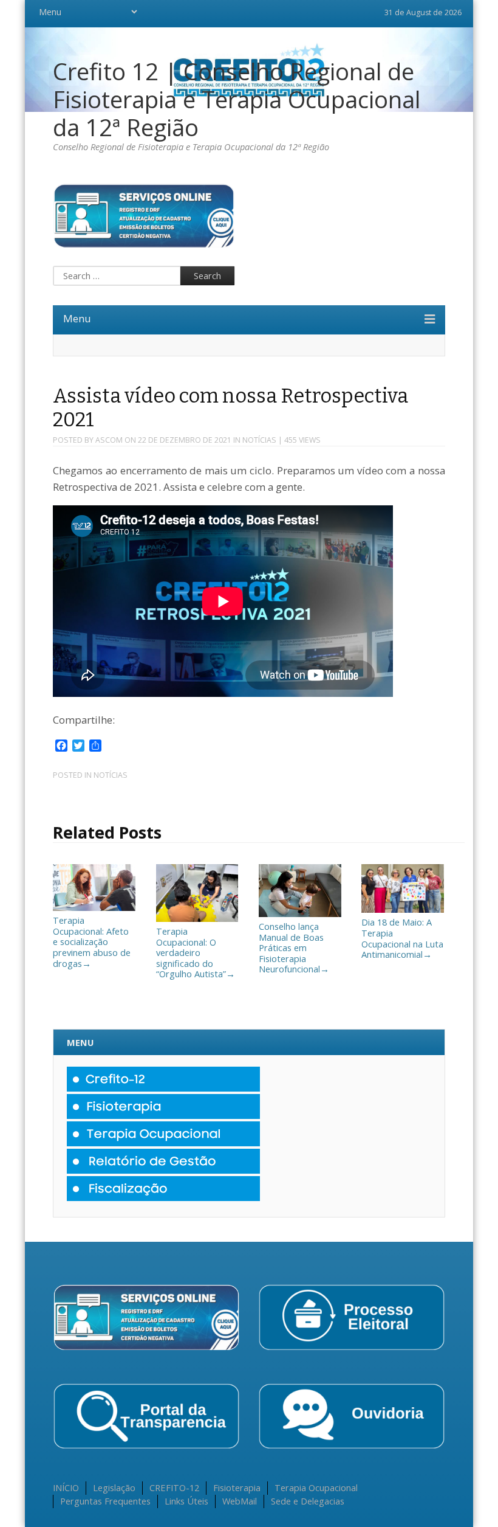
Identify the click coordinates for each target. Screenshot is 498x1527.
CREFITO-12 (174, 1487)
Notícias (259, 440)
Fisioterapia (237, 1487)
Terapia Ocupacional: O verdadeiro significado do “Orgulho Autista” (195, 952)
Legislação (114, 1487)
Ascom (109, 440)
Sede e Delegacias (307, 1501)
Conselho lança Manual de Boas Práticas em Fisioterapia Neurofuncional (294, 947)
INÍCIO (66, 1487)
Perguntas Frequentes (105, 1501)
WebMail (239, 1501)
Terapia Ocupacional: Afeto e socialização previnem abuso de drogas (92, 941)
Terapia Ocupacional (316, 1487)
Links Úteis (186, 1501)
